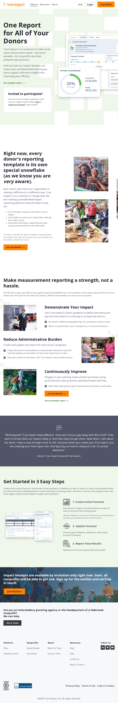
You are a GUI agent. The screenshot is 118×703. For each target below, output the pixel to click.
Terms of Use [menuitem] (88, 685)
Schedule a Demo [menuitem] (10, 653)
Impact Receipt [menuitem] (33, 648)
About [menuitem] (54, 4)
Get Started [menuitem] (32, 653)
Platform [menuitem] (34, 4)
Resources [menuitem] (44, 4)
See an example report (55, 400)
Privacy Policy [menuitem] (73, 685)
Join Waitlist (14, 591)
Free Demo (106, 4)
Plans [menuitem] (5, 648)
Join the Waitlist (14, 247)
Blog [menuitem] (72, 648)
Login (90, 4)
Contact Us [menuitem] (74, 659)
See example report (12, 83)
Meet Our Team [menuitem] (54, 648)
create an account (16, 104)
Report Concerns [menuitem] (77, 664)
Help (80, 4)
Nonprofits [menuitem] (32, 642)
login (37, 102)
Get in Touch (12, 623)
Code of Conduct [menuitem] (106, 685)
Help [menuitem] (72, 653)
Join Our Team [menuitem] (54, 653)
